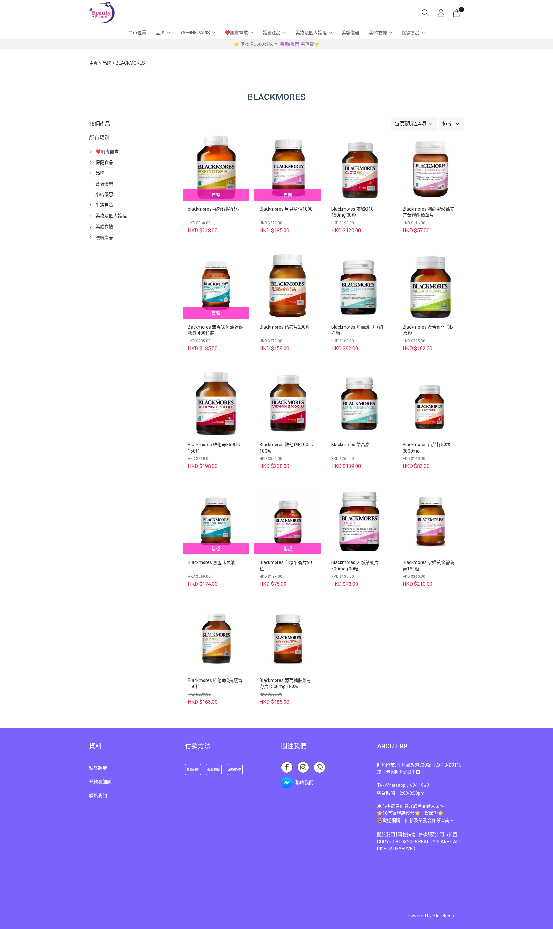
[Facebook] (287, 767)
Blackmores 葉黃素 (350, 444)
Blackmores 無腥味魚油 (211, 562)
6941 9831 (420, 785)
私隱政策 (98, 768)
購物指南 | (408, 834)
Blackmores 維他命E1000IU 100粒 (287, 447)
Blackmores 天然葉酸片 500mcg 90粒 (355, 565)
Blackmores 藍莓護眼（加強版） (357, 330)
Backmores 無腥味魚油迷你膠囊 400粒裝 (215, 330)
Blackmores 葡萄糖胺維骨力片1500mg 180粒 (285, 683)
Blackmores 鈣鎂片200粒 (285, 326)
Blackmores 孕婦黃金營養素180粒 (428, 565)
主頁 (93, 63)
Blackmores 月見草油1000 (286, 209)
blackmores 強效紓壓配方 (213, 209)
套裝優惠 (104, 183)
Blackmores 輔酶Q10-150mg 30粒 (353, 212)
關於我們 (386, 834)
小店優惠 (104, 194)
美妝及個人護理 (311, 32)
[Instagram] (303, 767)
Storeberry (443, 915)
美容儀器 (350, 32)
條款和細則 (100, 781)
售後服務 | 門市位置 (438, 834)
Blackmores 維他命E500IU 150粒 (214, 447)
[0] (456, 13)
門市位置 (137, 32)
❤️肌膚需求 (236, 32)
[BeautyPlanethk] (102, 13)
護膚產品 (272, 32)
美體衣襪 (378, 32)
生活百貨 (104, 205)
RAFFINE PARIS (195, 32)
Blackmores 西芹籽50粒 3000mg (427, 447)
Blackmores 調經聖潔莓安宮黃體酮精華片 (428, 212)
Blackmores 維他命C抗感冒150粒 (215, 683)
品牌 (160, 32)
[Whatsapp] (319, 767)
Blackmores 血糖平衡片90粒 (286, 565)
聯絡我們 (98, 795)
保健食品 (411, 32)
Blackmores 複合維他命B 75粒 (428, 330)
